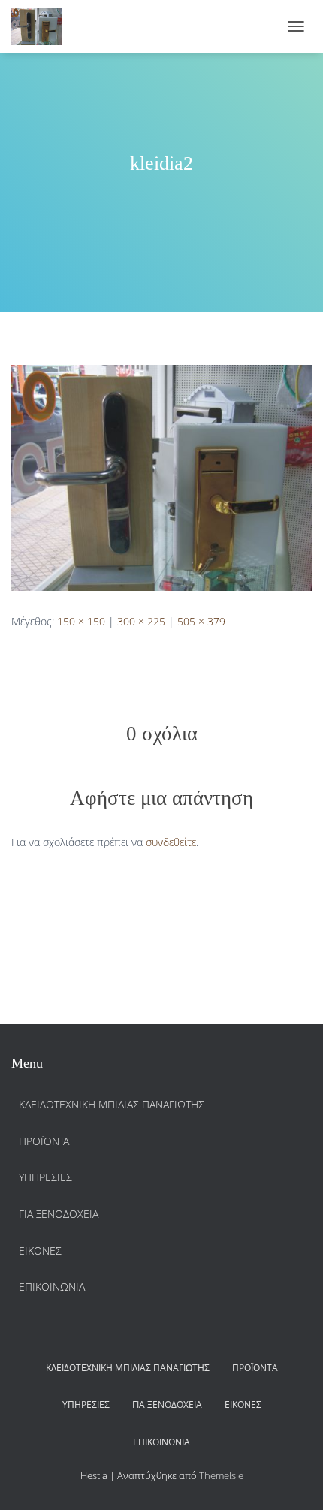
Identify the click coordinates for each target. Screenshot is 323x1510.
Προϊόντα (44, 1141)
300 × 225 (141, 621)
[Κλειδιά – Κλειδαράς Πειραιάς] (42, 26)
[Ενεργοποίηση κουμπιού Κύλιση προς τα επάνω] (293, 1480)
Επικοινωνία (52, 1286)
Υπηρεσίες (45, 1177)
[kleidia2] (161, 476)
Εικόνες (40, 1250)
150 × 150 (81, 621)
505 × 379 (201, 621)
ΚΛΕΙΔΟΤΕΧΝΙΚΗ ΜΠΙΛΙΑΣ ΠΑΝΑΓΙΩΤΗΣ (111, 1104)
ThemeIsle (221, 1475)
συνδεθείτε (171, 842)
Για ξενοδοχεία (58, 1214)
